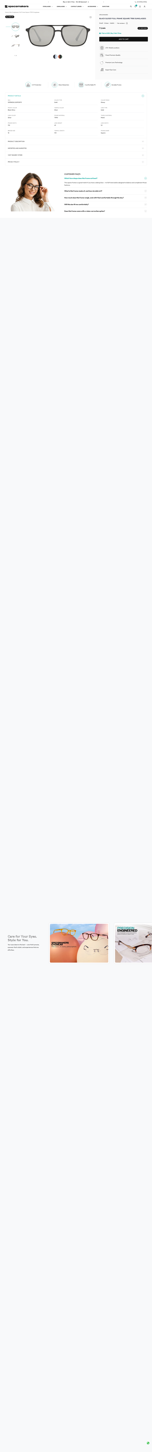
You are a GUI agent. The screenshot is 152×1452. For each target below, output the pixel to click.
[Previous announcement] (48, 2)
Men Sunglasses (14, 12)
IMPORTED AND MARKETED (17, 148)
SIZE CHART (144, 28)
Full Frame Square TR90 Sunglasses (29, 12)
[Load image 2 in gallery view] (15, 36)
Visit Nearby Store (15, 155)
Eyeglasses (47, 6)
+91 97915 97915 (142, 2)
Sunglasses (61, 6)
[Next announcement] (103, 2)
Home (6, 12)
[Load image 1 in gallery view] (15, 27)
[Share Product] (127, 23)
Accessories (92, 6)
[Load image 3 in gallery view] (15, 45)
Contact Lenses (76, 6)
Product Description (16, 141)
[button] (46, 6)
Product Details (14, 96)
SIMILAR (10, 17)
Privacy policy (13, 162)
